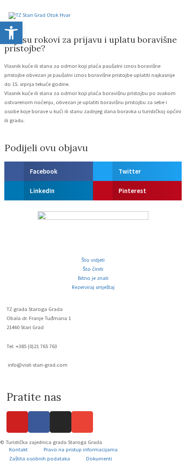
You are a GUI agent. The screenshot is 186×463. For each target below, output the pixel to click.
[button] (48, 171)
